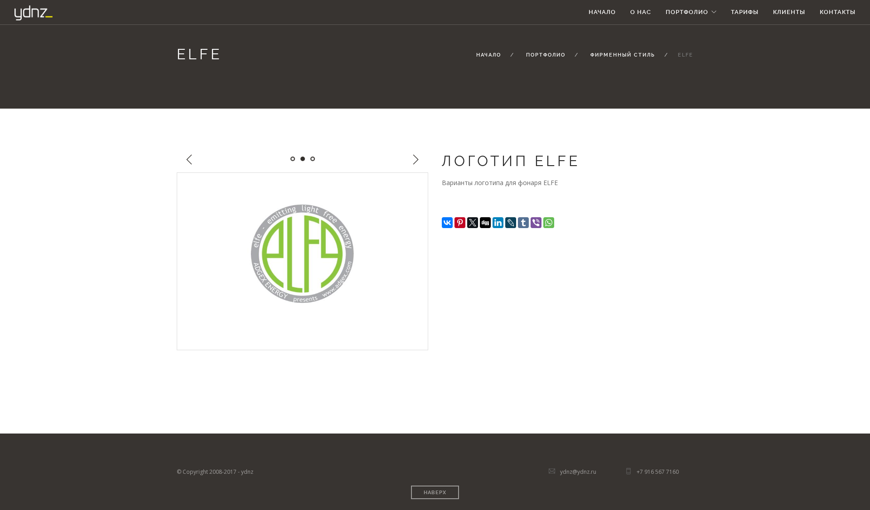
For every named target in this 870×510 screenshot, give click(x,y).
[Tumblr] (523, 222)
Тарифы (745, 12)
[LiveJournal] (510, 222)
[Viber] (536, 222)
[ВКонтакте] (447, 222)
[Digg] (485, 222)
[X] (472, 222)
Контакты (838, 12)
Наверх (435, 493)
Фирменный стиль (622, 55)
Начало (602, 12)
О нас (640, 12)
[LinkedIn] (498, 222)
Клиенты (789, 12)
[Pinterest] (459, 222)
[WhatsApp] (548, 222)
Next (415, 159)
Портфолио (687, 12)
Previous (189, 159)
